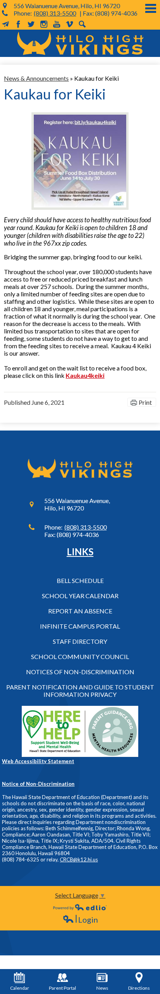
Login (80, 920)
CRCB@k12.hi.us (79, 859)
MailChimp (5, 24)
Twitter (31, 24)
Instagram (43, 24)
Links (80, 551)
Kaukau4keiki (85, 375)
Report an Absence (80, 611)
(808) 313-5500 (55, 13)
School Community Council (80, 656)
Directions (139, 988)
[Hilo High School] (80, 43)
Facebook (18, 24)
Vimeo (69, 24)
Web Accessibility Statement (38, 761)
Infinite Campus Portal (80, 626)
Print (145, 402)
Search (82, 24)
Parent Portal (62, 988)
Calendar (19, 988)
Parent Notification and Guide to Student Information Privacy (80, 690)
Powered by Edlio (80, 907)
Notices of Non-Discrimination (80, 671)
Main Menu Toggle (150, 8)
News (102, 988)
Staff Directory (80, 641)
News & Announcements (36, 78)
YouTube (56, 24)
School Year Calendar (80, 595)
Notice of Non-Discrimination (38, 784)
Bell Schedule (80, 580)
